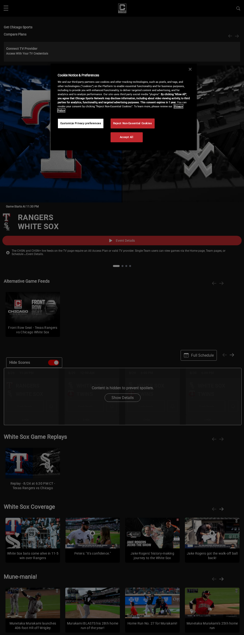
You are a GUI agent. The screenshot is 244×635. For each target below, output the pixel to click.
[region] (124, 107)
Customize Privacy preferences (80, 123)
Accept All (126, 137)
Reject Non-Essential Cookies (132, 123)
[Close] (190, 69)
